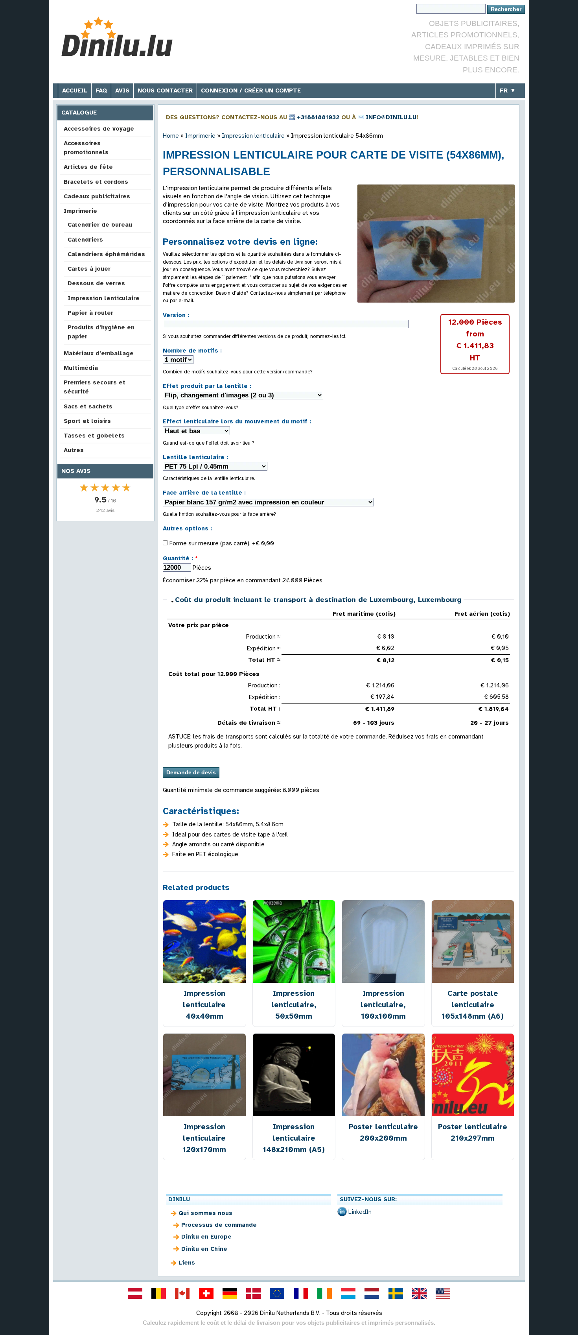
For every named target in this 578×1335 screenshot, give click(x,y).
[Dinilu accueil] (117, 38)
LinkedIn (360, 1211)
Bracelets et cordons (96, 181)
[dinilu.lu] (348, 1293)
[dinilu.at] (135, 1293)
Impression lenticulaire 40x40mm (204, 1005)
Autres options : (187, 528)
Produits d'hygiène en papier (101, 332)
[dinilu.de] (230, 1293)
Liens (187, 1262)
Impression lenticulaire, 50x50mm (294, 1005)
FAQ (101, 90)
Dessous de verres (96, 283)
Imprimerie (80, 210)
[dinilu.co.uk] (419, 1293)
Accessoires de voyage (99, 128)
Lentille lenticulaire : (195, 457)
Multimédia (81, 367)
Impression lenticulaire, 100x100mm (383, 1005)
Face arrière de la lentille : (204, 492)
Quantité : (180, 558)
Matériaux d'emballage (99, 353)
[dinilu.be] (159, 1293)
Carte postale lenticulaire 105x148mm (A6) (473, 1005)
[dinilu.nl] (372, 1293)
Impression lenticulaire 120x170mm (204, 1138)
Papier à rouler (90, 312)
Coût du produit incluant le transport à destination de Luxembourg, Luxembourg (318, 599)
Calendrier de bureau (100, 224)
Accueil (74, 90)
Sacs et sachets (88, 406)
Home (171, 135)
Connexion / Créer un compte (251, 90)
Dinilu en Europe (206, 1236)
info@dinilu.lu (391, 117)
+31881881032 (318, 117)
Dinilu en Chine (204, 1248)
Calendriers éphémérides (106, 254)
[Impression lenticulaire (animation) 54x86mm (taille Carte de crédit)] (436, 244)
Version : (176, 315)
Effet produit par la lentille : (207, 386)
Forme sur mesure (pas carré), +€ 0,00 (221, 543)
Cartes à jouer (89, 268)
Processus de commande (219, 1224)
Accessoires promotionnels (86, 148)
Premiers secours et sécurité (94, 387)
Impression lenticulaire (104, 298)
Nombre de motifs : (192, 350)
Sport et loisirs (87, 421)
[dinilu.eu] (277, 1293)
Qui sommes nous (205, 1213)
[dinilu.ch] (206, 1293)
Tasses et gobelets (94, 435)
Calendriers (85, 239)
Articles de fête (88, 166)
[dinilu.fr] (301, 1293)
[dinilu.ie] (324, 1293)
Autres (74, 450)
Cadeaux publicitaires (97, 196)
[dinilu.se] (396, 1293)
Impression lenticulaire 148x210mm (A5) (294, 1138)
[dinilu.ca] (182, 1293)
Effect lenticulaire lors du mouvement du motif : (237, 421)
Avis (122, 90)
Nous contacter (165, 90)
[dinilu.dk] (254, 1293)
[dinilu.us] (443, 1293)
